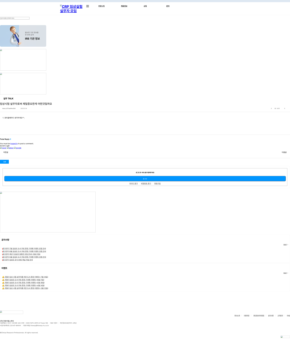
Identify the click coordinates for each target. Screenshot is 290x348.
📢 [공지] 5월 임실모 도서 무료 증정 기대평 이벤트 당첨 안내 (24, 257)
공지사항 (271, 315)
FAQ (288, 315)
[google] (17, 148)
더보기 (285, 244)
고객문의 (280, 315)
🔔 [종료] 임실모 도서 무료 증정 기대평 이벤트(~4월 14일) (23, 285)
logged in (14, 144)
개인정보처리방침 (258, 315)
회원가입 (157, 183)
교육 (145, 6)
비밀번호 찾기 (146, 183)
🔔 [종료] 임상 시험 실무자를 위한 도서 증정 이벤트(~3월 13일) (25, 288)
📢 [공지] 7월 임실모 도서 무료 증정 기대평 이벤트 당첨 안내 (24, 248)
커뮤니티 (101, 6)
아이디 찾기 (133, 183)
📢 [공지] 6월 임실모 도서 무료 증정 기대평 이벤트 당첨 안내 (24, 251)
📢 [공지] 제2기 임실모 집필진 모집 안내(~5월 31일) (21, 254)
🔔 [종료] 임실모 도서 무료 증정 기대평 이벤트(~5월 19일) (23, 282)
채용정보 (124, 6)
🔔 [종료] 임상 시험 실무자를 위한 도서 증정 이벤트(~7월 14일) (25, 277)
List (4, 162)
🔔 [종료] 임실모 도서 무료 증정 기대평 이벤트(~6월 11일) (23, 280)
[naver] (3, 148)
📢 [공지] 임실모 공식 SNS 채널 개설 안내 (17, 260)
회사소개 (237, 315)
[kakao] (10, 148)
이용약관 (246, 315)
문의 (167, 6)
